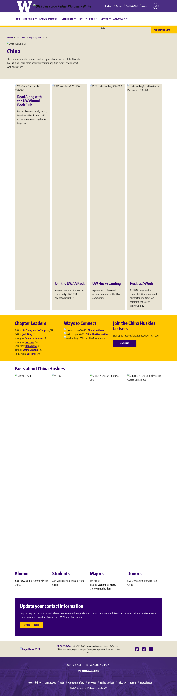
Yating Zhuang (30, 349)
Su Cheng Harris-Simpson (35, 330)
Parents (119, 6)
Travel (81, 18)
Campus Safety (76, 682)
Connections (67, 18)
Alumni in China (96, 330)
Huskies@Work (141, 283)
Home (17, 18)
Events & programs (48, 18)
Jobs (62, 682)
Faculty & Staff (132, 6)
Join (117, 646)
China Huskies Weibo (97, 334)
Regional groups (35, 37)
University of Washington (25, 6)
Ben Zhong (31, 346)
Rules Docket (107, 682)
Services (104, 18)
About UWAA (119, 18)
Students (108, 6)
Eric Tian (29, 342)
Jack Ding (27, 334)
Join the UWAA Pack (70, 283)
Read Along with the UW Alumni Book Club (29, 100)
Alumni (144, 6)
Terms (133, 682)
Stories (92, 18)
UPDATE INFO (31, 625)
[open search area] (155, 6)
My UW (92, 682)
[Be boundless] (88, 671)
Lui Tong (31, 353)
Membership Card (162, 29)
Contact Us (50, 682)
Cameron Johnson (34, 338)
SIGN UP (124, 343)
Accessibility (34, 682)
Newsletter (146, 682)
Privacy (122, 682)
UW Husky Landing (106, 283)
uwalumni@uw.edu (94, 646)
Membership (28, 18)
